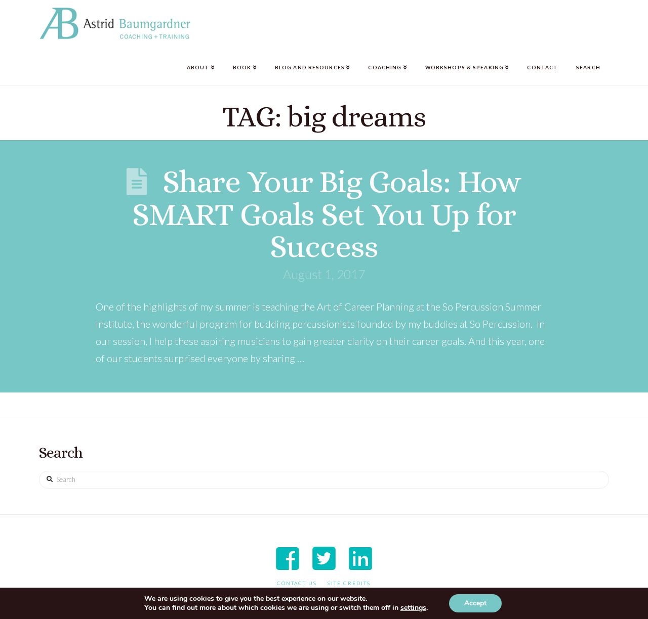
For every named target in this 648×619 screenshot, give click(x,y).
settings (413, 607)
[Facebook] (287, 558)
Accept (475, 603)
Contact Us (297, 583)
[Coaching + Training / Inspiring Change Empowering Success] (115, 23)
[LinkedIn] (360, 558)
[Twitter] (324, 558)
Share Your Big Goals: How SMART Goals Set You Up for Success (326, 213)
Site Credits (349, 583)
